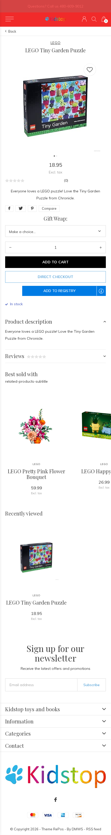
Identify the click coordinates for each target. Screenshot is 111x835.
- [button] (10, 247)
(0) (66, 180)
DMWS (77, 829)
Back (12, 31)
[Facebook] (55, 800)
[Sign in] (84, 19)
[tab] (55, 321)
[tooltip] (104, 294)
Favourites (90, 69)
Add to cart (55, 262)
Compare (49, 208)
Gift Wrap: (55, 218)
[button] (9, 19)
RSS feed (93, 829)
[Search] (94, 19)
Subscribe (91, 684)
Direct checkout (55, 276)
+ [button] (101, 247)
